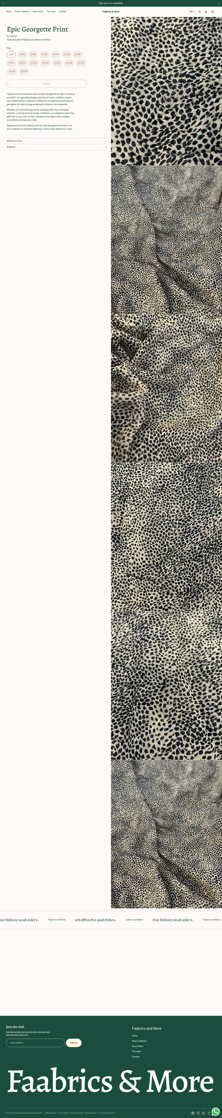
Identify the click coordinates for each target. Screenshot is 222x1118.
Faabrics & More (19, 1113)
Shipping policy (91, 1113)
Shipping (11, 147)
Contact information (107, 1113)
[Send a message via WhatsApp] (215, 1111)
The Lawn (136, 1051)
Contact (136, 1056)
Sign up (73, 1042)
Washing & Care (14, 141)
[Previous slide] (3, 3)
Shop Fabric (137, 1046)
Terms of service (76, 1113)
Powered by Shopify (34, 1113)
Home (135, 1035)
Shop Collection (139, 1041)
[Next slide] (218, 3)
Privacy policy (63, 1113)
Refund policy (50, 1113)
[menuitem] (9, 11)
